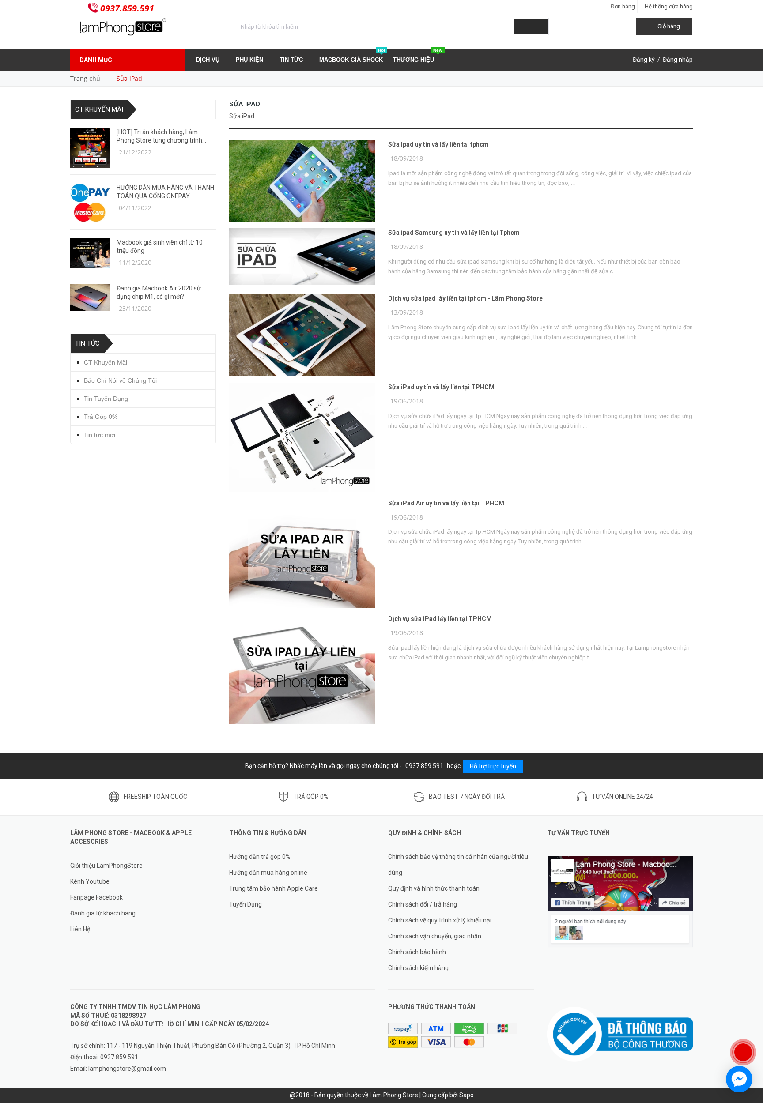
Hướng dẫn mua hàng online (268, 872)
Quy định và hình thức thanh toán (434, 888)
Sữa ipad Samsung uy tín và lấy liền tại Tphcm (454, 232)
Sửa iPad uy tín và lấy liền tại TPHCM (441, 387)
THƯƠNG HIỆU (417, 56)
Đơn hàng (623, 6)
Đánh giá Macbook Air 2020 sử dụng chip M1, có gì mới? (159, 292)
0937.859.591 (127, 8)
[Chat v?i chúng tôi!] (739, 1079)
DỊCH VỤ (208, 59)
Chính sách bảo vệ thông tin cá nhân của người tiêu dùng (458, 864)
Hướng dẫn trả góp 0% (260, 856)
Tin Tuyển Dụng (106, 398)
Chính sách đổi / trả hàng (422, 904)
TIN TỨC (292, 59)
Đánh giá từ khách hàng (103, 913)
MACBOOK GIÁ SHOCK (352, 56)
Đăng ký (644, 59)
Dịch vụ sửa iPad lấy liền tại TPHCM (440, 618)
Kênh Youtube (90, 881)
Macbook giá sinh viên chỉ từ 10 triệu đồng (160, 246)
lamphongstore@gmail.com (127, 1068)
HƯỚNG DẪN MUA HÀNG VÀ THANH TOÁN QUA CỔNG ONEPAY (165, 192)
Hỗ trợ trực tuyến (493, 766)
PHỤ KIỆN (250, 59)
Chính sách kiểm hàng (418, 967)
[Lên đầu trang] (747, 1023)
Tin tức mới (99, 434)
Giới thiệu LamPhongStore (106, 865)
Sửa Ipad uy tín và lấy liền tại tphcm (438, 144)
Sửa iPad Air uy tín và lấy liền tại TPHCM (446, 503)
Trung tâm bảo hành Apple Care (273, 888)
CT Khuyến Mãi (99, 109)
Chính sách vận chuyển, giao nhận (434, 936)
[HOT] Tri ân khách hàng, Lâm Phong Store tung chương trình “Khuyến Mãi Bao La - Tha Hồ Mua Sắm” (163, 136)
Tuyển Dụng (245, 904)
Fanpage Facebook (96, 897)
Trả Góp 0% (100, 416)
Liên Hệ (80, 929)
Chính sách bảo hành (417, 952)
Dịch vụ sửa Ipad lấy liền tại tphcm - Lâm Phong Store (465, 298)
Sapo (466, 1095)
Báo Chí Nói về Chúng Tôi (120, 380)
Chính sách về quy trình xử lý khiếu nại (439, 920)
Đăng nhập (678, 59)
